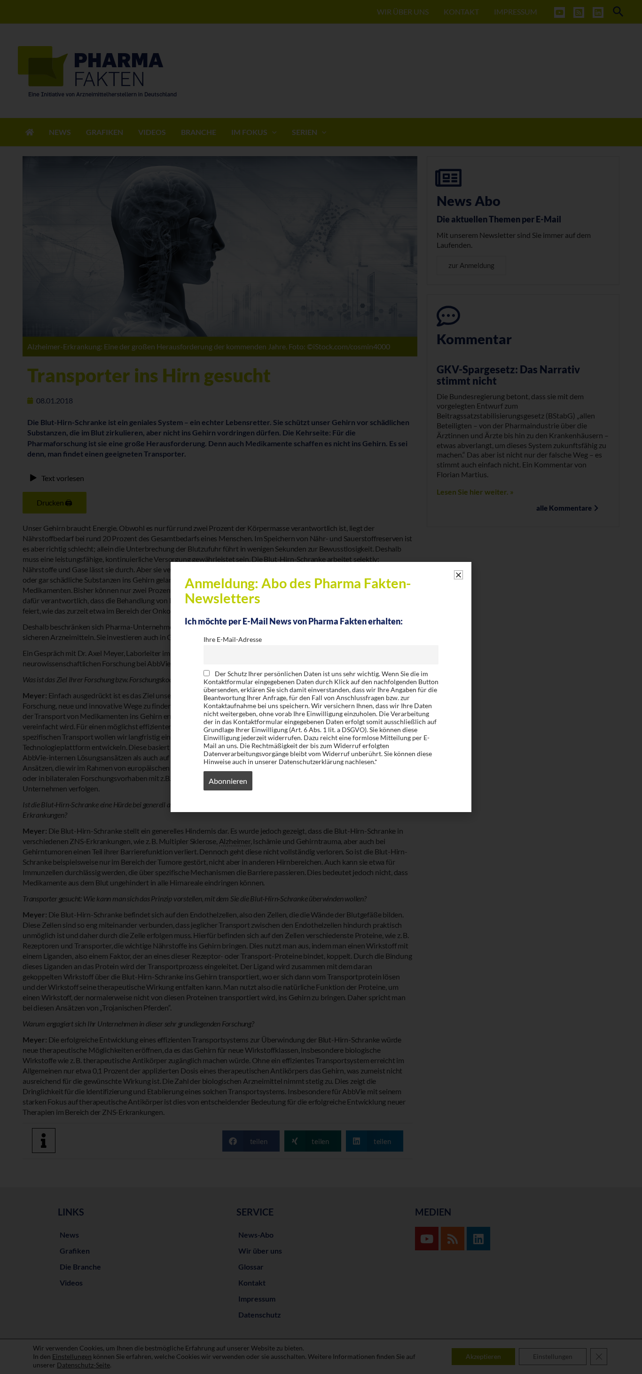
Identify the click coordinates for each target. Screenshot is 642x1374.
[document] (321, 687)
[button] (458, 574)
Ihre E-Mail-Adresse (233, 639)
